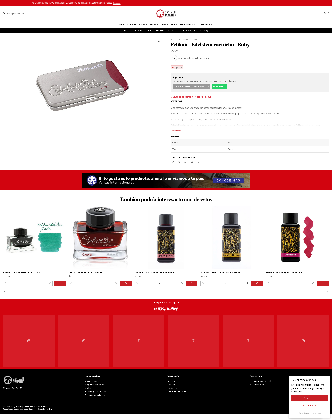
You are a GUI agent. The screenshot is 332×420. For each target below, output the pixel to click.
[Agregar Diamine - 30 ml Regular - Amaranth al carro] (323, 283)
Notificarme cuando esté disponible (193, 86)
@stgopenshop (166, 308)
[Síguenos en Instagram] (13, 388)
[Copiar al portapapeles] (198, 162)
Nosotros (172, 381)
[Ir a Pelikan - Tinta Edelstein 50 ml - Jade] (34, 237)
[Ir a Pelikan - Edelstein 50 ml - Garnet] (100, 237)
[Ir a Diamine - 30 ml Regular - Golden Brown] (231, 237)
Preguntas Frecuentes (94, 384)
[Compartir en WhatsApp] (185, 162)
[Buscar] (4, 13)
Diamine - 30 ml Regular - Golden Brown (220, 272)
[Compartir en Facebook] (173, 162)
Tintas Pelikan (145, 30)
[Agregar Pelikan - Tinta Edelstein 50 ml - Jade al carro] (60, 283)
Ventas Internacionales (177, 391)
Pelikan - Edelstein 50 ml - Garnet (85, 272)
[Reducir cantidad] (5, 283)
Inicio (126, 30)
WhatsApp (220, 86)
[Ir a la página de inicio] (166, 13)
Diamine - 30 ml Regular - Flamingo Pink (154, 272)
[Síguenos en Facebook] (17, 388)
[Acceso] (324, 13)
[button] (153, 291)
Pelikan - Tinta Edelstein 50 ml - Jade (21, 272)
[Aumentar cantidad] (50, 283)
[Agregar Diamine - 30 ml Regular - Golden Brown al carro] (257, 283)
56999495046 (258, 384)
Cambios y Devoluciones (95, 391)
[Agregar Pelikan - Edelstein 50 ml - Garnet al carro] (126, 283)
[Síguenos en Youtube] (21, 388)
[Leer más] (166, 180)
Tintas (134, 30)
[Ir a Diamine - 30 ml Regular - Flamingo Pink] (166, 237)
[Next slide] (327, 291)
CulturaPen (172, 388)
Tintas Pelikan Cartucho (164, 30)
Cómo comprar (91, 381)
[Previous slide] (5, 291)
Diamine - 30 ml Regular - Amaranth (284, 272)
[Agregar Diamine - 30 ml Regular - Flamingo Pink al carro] (191, 283)
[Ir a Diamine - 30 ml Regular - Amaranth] (297, 237)
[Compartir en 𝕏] (179, 162)
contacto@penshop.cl (262, 381)
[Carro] (328, 13)
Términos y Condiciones (95, 395)
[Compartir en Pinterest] (191, 162)
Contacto (171, 384)
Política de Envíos (92, 388)
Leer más (206, 3)
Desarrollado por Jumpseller (40, 409)
